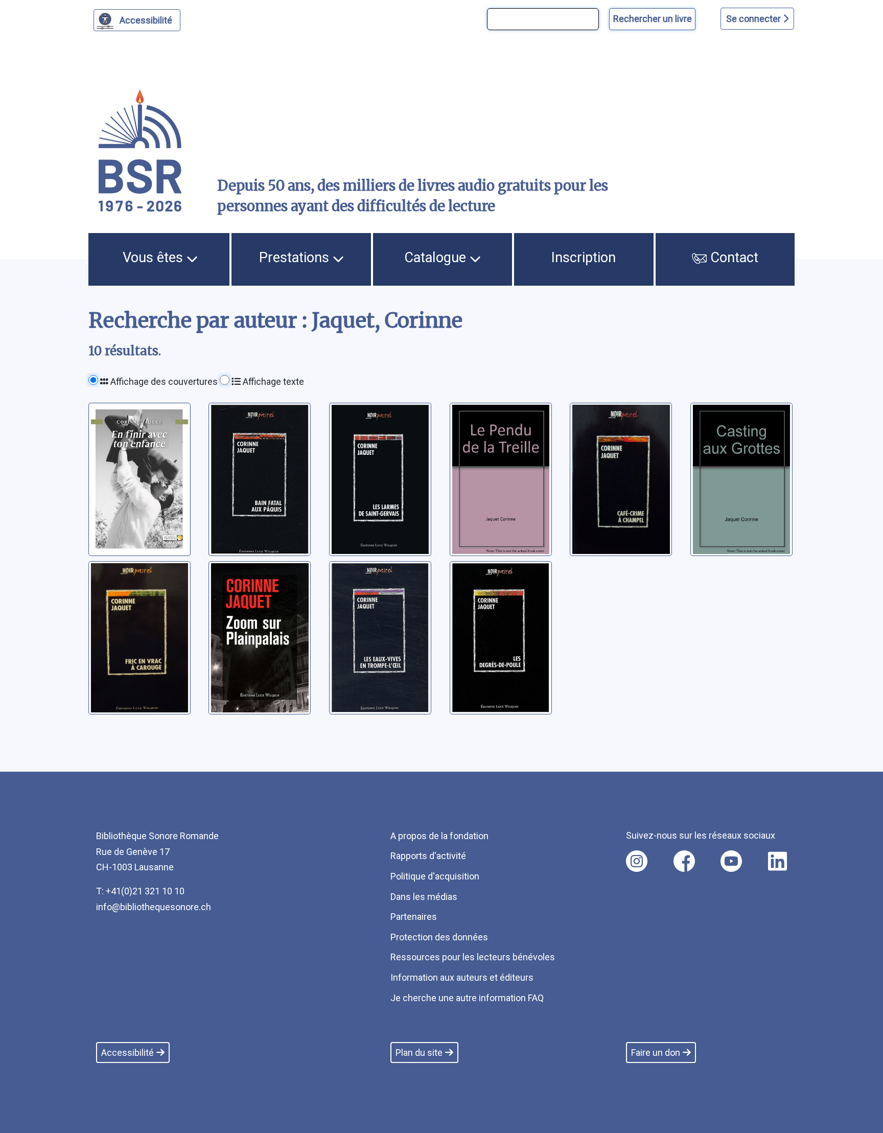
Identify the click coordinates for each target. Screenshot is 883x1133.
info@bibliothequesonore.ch (153, 906)
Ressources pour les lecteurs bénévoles (472, 957)
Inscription (583, 257)
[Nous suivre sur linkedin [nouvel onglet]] (777, 861)
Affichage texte (272, 381)
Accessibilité (146, 20)
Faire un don (655, 1052)
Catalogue (437, 257)
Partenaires (413, 916)
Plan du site (419, 1052)
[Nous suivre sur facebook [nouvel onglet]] (684, 861)
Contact (732, 257)
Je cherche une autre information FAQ (467, 997)
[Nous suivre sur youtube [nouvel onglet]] (731, 861)
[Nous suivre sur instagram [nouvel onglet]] (636, 861)
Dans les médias (423, 896)
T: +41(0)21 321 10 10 (140, 891)
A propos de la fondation (439, 835)
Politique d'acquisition (434, 876)
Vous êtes (155, 257)
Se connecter (754, 18)
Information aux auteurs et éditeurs (461, 977)
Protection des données (439, 937)
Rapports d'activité (428, 855)
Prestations (296, 257)
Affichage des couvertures (163, 381)
